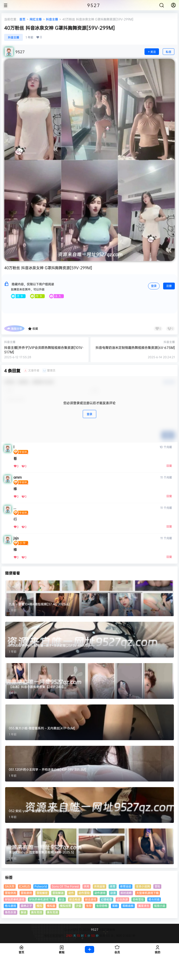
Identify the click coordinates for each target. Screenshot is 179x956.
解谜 (23, 912)
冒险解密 (42, 893)
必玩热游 (122, 899)
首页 (22, 19)
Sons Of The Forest (65, 886)
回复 (169, 466)
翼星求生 (143, 906)
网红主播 (36, 19)
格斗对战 (154, 899)
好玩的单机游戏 (14, 899)
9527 (94, 929)
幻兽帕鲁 (106, 899)
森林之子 (26, 906)
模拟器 (51, 906)
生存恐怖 (101, 906)
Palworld (40, 886)
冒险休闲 (10, 893)
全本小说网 (143, 886)
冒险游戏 (26, 893)
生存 (89, 906)
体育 (112, 886)
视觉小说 (159, 906)
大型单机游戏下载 (147, 893)
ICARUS (24, 886)
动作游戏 (100, 893)
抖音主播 (52, 19)
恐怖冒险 (138, 899)
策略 (115, 906)
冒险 (157, 886)
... (15, 507)
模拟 (39, 906)
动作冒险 (84, 893)
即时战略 (126, 893)
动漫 (113, 893)
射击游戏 (90, 899)
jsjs (16, 538)
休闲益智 (99, 886)
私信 (168, 52)
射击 (62, 899)
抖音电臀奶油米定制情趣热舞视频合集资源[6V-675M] (135, 347)
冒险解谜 (58, 893)
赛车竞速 (52, 912)
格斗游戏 (10, 906)
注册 (169, 286)
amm (18, 477)
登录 (154, 286)
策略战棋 (128, 906)
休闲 (86, 886)
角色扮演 (10, 912)
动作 (71, 893)
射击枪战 (74, 899)
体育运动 (125, 886)
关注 (153, 52)
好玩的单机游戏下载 (41, 899)
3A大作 (9, 886)
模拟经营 (65, 906)
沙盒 (78, 906)
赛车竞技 (36, 912)
